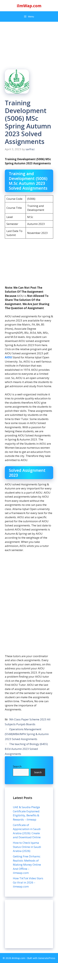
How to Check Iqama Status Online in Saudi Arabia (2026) (27, 847)
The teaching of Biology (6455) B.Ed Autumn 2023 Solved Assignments (26, 749)
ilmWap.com (29, 5)
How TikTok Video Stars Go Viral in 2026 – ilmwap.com (28, 882)
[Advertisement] (29, 924)
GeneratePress (46, 958)
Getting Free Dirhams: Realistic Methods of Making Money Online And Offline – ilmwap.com (27, 864)
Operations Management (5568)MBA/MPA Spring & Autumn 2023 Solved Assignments (27, 734)
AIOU (9, 357)
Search (17, 766)
